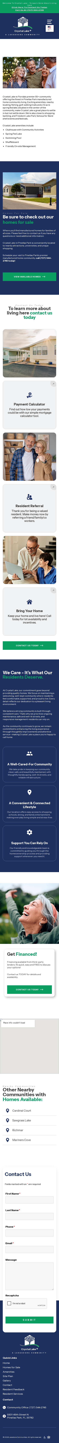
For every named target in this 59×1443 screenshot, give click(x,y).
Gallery (7, 1380)
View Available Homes (27, 276)
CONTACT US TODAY (27, 645)
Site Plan (8, 1376)
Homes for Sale (11, 1367)
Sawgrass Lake (21, 1120)
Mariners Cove (21, 1140)
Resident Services (13, 1393)
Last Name (12, 1210)
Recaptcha (12, 1295)
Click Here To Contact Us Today (29, 7)
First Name (12, 1193)
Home (6, 1362)
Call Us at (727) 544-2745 (29, 10)
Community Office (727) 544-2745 (26, 1407)
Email (9, 1243)
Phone (10, 1226)
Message (11, 1259)
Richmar (17, 1130)
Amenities (8, 1371)
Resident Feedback (13, 1389)
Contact (7, 1385)
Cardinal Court (21, 1110)
